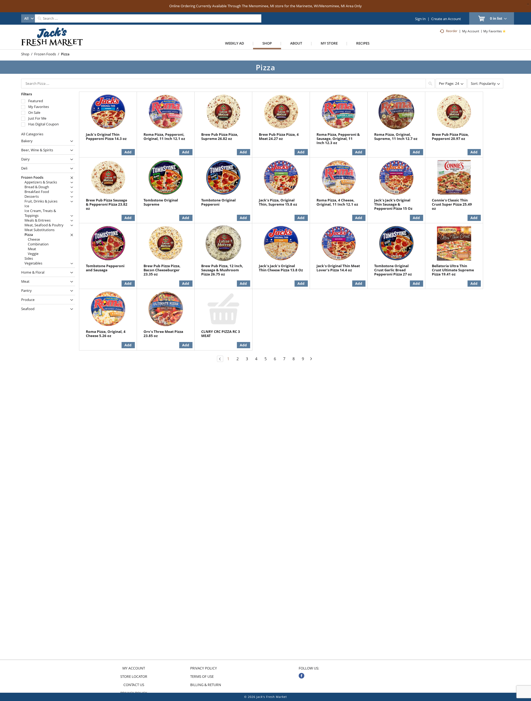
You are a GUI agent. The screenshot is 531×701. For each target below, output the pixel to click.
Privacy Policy (203, 668)
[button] (70, 141)
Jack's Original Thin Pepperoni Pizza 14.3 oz (106, 136)
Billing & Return (205, 685)
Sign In (420, 18)
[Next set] (311, 359)
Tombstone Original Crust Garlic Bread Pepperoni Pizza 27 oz (393, 270)
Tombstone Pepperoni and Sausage (105, 267)
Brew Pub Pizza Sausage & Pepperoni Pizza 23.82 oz (106, 204)
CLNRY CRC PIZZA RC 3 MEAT (220, 333)
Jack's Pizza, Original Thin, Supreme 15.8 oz (278, 202)
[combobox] (28, 18)
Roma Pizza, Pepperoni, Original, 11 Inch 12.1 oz (164, 136)
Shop (25, 54)
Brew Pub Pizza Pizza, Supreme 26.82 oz (219, 136)
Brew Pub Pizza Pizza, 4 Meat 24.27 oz (279, 136)
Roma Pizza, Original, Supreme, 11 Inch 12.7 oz (395, 136)
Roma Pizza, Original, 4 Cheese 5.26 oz (105, 333)
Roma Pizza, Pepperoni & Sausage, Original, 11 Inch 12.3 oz (338, 138)
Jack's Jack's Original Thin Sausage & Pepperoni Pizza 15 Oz (393, 204)
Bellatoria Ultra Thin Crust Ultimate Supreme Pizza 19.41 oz (453, 270)
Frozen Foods (45, 54)
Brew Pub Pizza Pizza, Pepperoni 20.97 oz (450, 136)
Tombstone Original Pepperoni (218, 202)
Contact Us (133, 685)
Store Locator (133, 676)
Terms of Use (202, 676)
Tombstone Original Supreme (161, 202)
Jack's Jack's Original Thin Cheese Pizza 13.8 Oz (281, 267)
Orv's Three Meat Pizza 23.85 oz (163, 333)
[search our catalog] (39, 18)
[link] (301, 676)
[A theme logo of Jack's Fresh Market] (52, 41)
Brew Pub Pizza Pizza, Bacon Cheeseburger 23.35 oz (162, 270)
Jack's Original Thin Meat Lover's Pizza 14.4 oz (338, 267)
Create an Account (446, 18)
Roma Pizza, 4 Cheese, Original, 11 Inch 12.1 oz (337, 202)
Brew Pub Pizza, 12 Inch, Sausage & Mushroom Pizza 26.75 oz (222, 270)
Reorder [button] (451, 31)
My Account (133, 668)
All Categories (32, 134)
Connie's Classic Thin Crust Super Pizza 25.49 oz (452, 204)
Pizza (65, 54)
